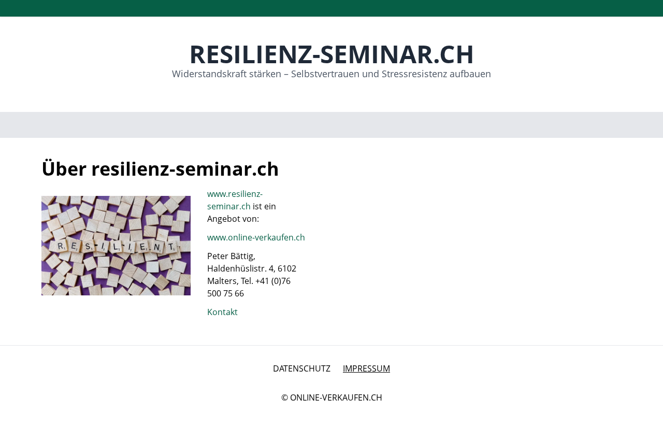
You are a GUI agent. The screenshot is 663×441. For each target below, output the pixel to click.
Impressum (366, 368)
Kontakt (222, 312)
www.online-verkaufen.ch (256, 237)
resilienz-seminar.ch (331, 53)
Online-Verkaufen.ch (336, 397)
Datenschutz (301, 368)
